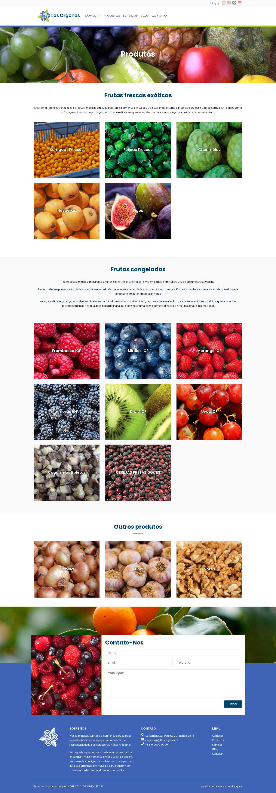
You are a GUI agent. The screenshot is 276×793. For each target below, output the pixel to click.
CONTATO (159, 16)
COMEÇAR (92, 16)
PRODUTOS (111, 16)
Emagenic (237, 786)
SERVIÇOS (130, 16)
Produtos (218, 740)
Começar (217, 735)
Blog (215, 749)
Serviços (217, 744)
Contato (217, 753)
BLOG (145, 16)
